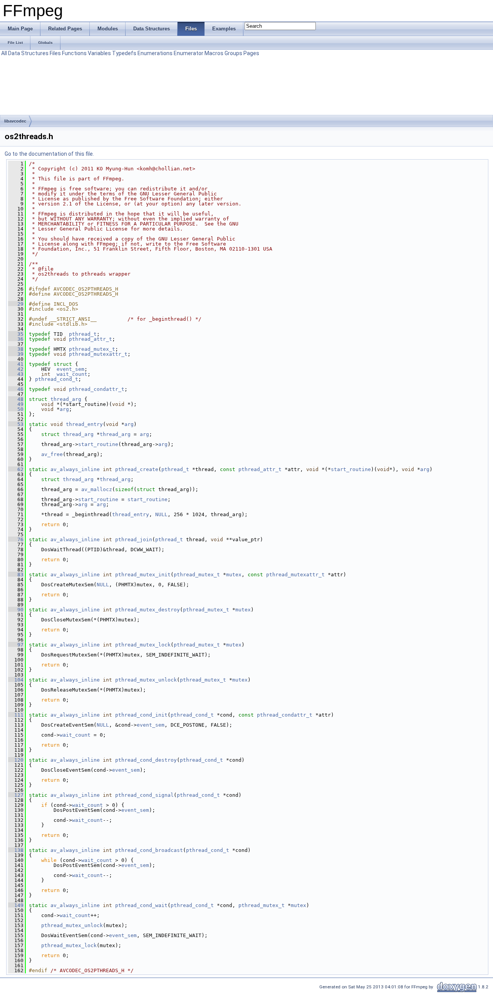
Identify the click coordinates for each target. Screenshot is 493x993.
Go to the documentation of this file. (49, 154)
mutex (233, 574)
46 (15, 389)
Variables (99, 53)
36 (15, 339)
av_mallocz (96, 489)
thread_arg (65, 399)
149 (15, 905)
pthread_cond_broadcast (149, 850)
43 (15, 374)
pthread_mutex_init (143, 574)
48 (15, 399)
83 (15, 574)
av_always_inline (75, 469)
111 (15, 715)
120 (15, 760)
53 (15, 424)
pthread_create (136, 469)
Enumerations (155, 53)
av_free (52, 454)
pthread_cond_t (56, 379)
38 (15, 349)
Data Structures (28, 53)
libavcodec (15, 121)
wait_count (72, 374)
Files (55, 53)
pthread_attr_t (90, 339)
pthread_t (83, 334)
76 (15, 539)
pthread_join (133, 539)
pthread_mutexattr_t (98, 354)
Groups (233, 53)
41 (15, 364)
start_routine (98, 444)
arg (64, 409)
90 (15, 610)
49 (15, 404)
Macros (214, 53)
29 (15, 304)
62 (15, 469)
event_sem (70, 369)
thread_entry (84, 424)
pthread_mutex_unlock (146, 680)
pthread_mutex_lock (143, 645)
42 (15, 369)
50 (15, 409)
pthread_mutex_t (92, 349)
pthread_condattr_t (96, 389)
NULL (161, 514)
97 (15, 645)
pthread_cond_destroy (146, 760)
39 (15, 354)
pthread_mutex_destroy (147, 610)
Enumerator (188, 53)
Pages (251, 53)
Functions (74, 53)
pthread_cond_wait (141, 905)
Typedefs (124, 53)
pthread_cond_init (141, 715)
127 (15, 795)
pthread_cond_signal (144, 795)
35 (15, 334)
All (4, 53)
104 (15, 680)
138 (15, 850)
